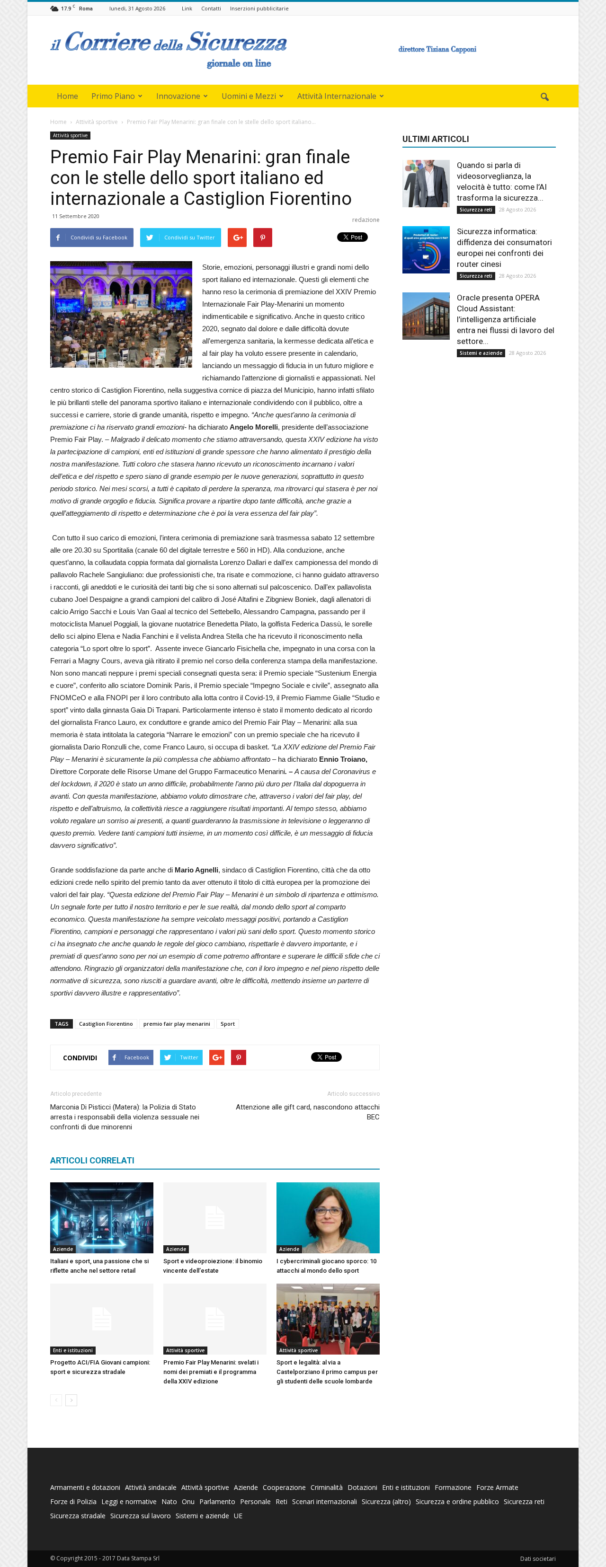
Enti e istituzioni (73, 1350)
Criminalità (327, 1487)
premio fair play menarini (176, 1023)
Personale (255, 1501)
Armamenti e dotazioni (85, 1487)
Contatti (211, 8)
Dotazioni (362, 1487)
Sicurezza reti (476, 209)
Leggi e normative (129, 1501)
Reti (281, 1501)
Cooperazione (284, 1487)
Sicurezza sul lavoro (140, 1515)
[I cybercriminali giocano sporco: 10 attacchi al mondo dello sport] (328, 1217)
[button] (544, 97)
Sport (228, 1023)
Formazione (453, 1487)
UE (238, 1515)
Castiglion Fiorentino (106, 1023)
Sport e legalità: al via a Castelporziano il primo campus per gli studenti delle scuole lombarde (327, 1372)
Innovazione (178, 96)
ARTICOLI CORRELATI (92, 1160)
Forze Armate (497, 1487)
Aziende (63, 1249)
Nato (169, 1501)
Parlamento (217, 1501)
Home (67, 96)
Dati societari (538, 1559)
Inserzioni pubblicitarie (259, 8)
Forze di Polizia (73, 1501)
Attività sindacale (151, 1487)
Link (187, 8)
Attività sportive (70, 135)
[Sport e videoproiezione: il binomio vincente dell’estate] (215, 1217)
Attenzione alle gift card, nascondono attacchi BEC (308, 1112)
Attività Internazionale (336, 96)
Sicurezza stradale (78, 1515)
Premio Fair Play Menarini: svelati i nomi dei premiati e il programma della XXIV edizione (210, 1372)
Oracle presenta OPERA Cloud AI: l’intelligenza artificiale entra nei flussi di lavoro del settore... (505, 319)
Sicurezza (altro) (386, 1501)
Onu (188, 1501)
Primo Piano (113, 96)
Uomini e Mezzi (249, 96)
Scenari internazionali (324, 1501)
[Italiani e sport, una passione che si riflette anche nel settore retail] (101, 1217)
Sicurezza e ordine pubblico (457, 1501)
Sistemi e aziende (481, 353)
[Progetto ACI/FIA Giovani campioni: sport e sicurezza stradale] (101, 1319)
